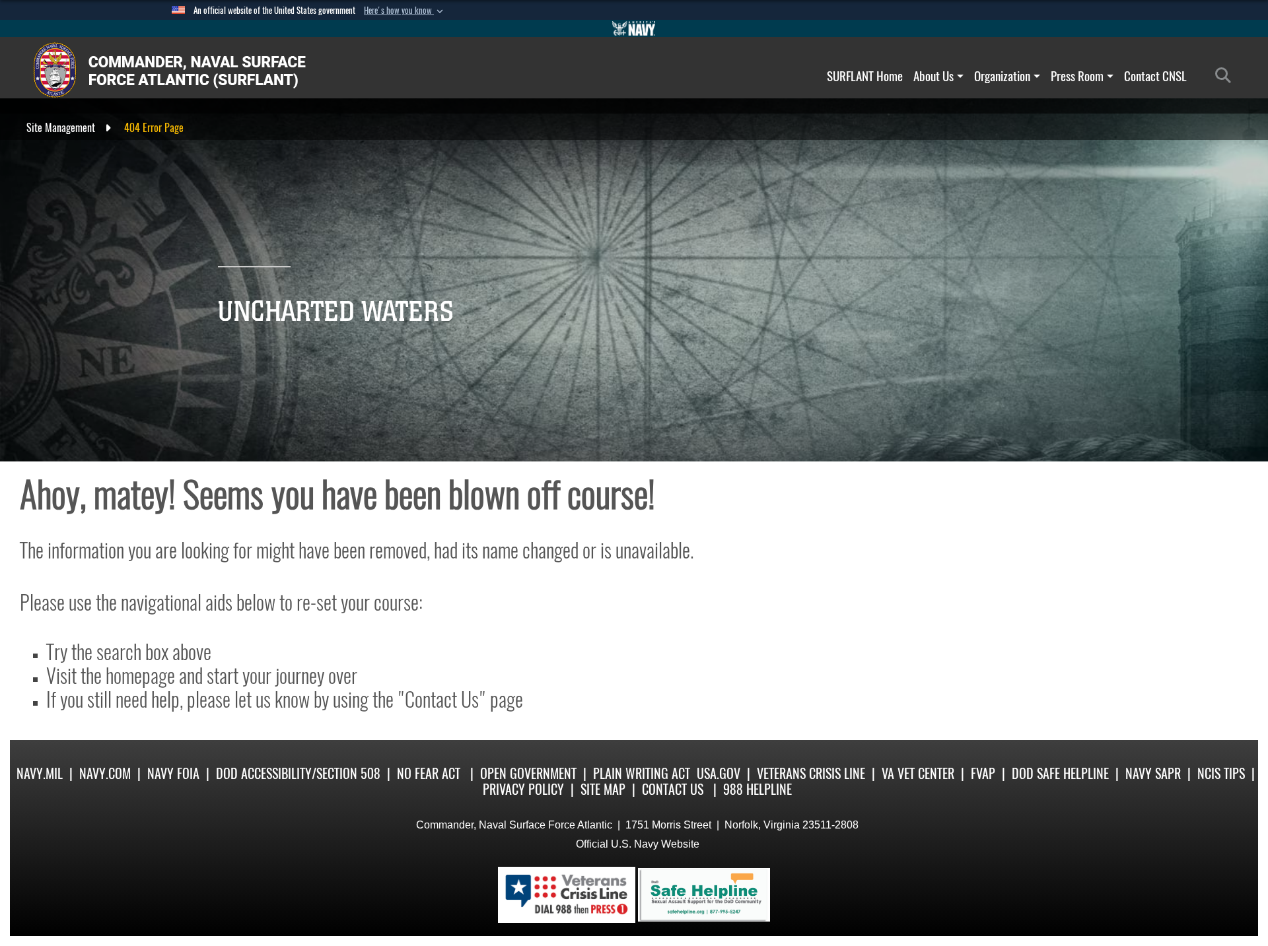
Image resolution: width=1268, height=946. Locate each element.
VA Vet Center (918, 773)
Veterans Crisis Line (811, 773)
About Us (933, 75)
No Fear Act (428, 773)
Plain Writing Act (641, 773)
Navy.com (105, 773)
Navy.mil (40, 773)
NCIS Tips (1221, 773)
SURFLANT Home (865, 75)
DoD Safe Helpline (1060, 773)
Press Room (1077, 75)
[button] (405, 10)
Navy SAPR (1153, 773)
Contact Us (672, 789)
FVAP (983, 773)
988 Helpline (757, 789)
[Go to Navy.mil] (634, 28)
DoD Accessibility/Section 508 (298, 773)
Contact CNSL (1155, 75)
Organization (1002, 75)
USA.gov (718, 773)
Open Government (528, 773)
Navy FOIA (173, 773)
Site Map (603, 789)
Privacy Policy (523, 789)
